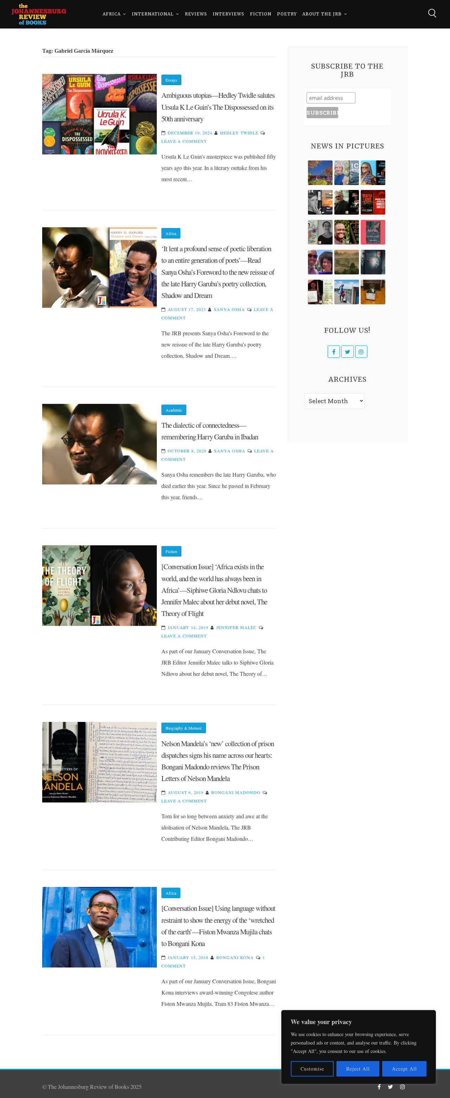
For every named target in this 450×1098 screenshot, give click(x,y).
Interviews (228, 14)
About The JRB (322, 14)
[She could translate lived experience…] (320, 262)
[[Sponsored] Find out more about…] (373, 232)
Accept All (404, 1068)
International (153, 14)
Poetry (287, 14)
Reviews (196, 14)
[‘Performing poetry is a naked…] (320, 232)
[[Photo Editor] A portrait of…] (346, 292)
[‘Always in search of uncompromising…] (320, 202)
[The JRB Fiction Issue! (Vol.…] (320, 172)
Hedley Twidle (239, 132)
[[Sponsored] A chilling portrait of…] (373, 202)
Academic (174, 410)
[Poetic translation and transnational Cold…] (373, 262)
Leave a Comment (184, 141)
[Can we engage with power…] (346, 202)
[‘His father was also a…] (320, 292)
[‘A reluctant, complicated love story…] (346, 172)
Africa (112, 14)
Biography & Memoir (184, 728)
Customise (312, 1068)
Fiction (260, 14)
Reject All (358, 1068)
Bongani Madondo (236, 792)
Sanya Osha (229, 309)
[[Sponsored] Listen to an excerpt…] (373, 172)
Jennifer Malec (236, 627)
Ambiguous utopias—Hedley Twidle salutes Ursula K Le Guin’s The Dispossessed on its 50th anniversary (218, 106)
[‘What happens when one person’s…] (346, 232)
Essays (171, 80)
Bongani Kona (235, 957)
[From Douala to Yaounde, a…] (346, 262)
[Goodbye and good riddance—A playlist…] (373, 292)
